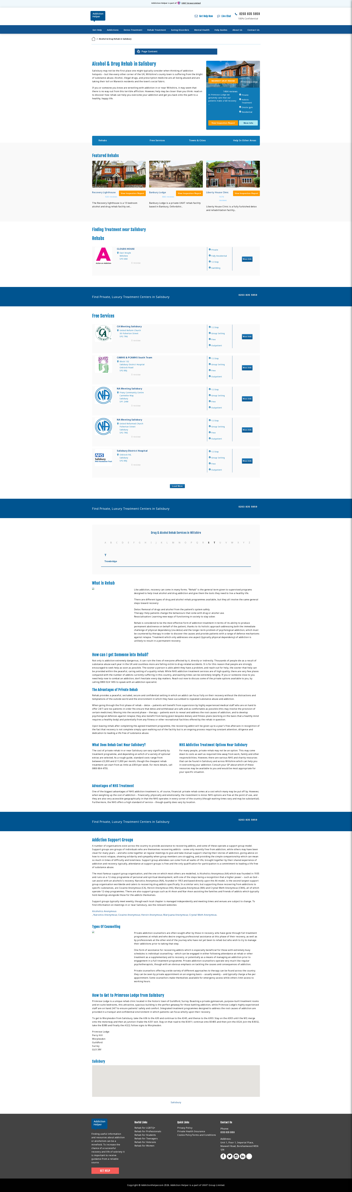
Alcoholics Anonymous (104, 911)
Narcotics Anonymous (105, 914)
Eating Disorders (180, 29)
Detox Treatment (133, 29)
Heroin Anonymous (151, 914)
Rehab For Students (145, 1134)
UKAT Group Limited (191, 3)
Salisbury (176, 1102)
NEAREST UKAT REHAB (223, 81)
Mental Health (202, 29)
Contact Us (254, 29)
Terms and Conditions (204, 1134)
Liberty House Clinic (217, 192)
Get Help (97, 29)
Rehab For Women (144, 1145)
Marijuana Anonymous (175, 914)
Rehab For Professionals (147, 1131)
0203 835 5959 (249, 14)
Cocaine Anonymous (129, 914)
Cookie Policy (184, 1134)
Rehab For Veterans (145, 1142)
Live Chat (226, 16)
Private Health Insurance (191, 1131)
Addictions (113, 29)
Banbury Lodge (157, 192)
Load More (177, 486)
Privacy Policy (184, 1127)
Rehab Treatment (156, 29)
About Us (237, 29)
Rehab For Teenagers (146, 1138)
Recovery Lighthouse (104, 192)
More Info (248, 123)
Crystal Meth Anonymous (203, 914)
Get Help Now (206, 16)
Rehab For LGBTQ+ (144, 1127)
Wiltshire (195, 532)
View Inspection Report (223, 123)
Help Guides (221, 29)
